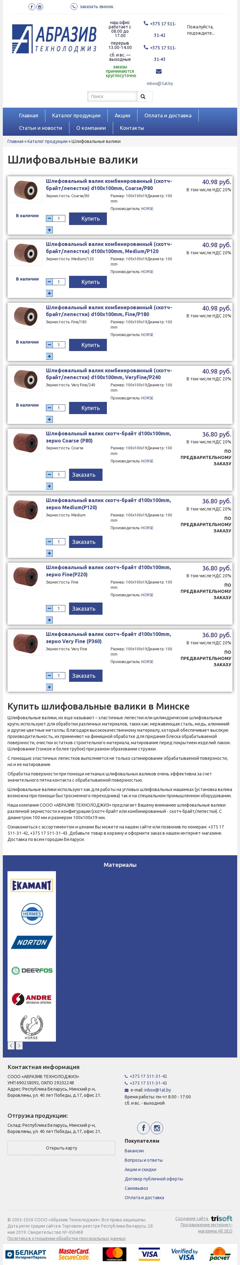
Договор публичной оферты (154, 1178)
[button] (11, 1046)
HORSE (147, 209)
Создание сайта (192, 1218)
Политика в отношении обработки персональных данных (67, 1238)
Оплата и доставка (168, 115)
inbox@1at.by (160, 83)
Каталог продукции (76, 115)
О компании (91, 128)
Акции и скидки (140, 1169)
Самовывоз (136, 1188)
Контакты (132, 128)
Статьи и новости (40, 128)
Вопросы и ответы (144, 1160)
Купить (90, 218)
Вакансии (134, 1150)
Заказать (83, 474)
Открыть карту (61, 1147)
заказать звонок (96, 6)
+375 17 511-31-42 (148, 1076)
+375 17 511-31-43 (148, 1083)
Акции (122, 115)
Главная (28, 115)
